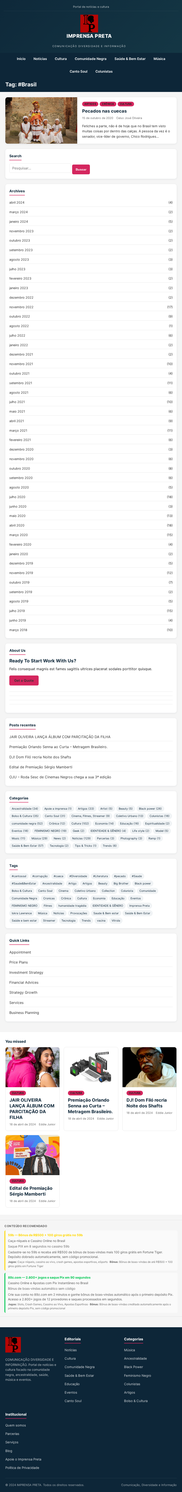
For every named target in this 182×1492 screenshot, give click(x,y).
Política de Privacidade (22, 1468)
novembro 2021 (21, 364)
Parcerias (12, 1434)
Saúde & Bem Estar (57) (28, 845)
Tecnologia (68, 920)
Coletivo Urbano (85, 890)
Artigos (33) (86, 808)
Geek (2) (78, 830)
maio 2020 (17, 516)
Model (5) (162, 830)
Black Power (133, 1367)
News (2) (60, 838)
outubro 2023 (19, 240)
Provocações (78, 913)
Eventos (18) (20, 830)
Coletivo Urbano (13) (129, 816)
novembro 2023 (21, 231)
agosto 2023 (19, 259)
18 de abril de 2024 (23, 1124)
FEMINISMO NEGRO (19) (51, 830)
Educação (118, 898)
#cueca (58, 876)
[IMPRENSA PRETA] (89, 23)
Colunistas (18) (160, 816)
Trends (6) (110, 845)
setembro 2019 (20, 592)
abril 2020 (16, 525)
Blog (8, 1451)
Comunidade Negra (91, 59)
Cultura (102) (80, 823)
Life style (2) (140, 830)
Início (21, 59)
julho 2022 (17, 335)
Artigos (90, 103)
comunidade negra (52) (27, 823)
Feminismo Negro (137, 1376)
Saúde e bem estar (24, 920)
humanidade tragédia (72, 905)
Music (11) (18, 838)
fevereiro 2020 (20, 544)
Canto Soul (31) (55, 816)
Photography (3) (131, 838)
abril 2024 (16, 202)
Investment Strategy (26, 972)
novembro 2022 (21, 307)
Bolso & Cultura (22, 890)
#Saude (137, 876)
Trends (86, 920)
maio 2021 (17, 411)
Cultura (61, 59)
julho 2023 (17, 269)
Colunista (127, 890)
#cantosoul (19, 876)
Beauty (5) (126, 808)
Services (16, 1002)
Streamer (49, 920)
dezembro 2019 (21, 563)
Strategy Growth (23, 992)
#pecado (120, 876)
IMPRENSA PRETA (89, 36)
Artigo (72, 883)
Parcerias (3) (105, 838)
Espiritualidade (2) (157, 823)
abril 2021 (16, 421)
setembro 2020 (21, 478)
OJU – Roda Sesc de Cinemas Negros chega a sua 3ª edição (60, 777)
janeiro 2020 (18, 554)
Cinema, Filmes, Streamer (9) (90, 816)
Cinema (63, 890)
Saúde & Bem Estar (130, 59)
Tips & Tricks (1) (86, 845)
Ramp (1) (154, 838)
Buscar (81, 169)
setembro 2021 (20, 383)
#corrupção (39, 876)
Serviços (11, 1442)
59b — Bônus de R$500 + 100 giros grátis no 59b (45, 1235)
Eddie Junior (47, 1124)
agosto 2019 (18, 601)
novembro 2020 (21, 459)
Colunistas (104, 71)
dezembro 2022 (21, 297)
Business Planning (24, 1012)
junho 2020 (17, 506)
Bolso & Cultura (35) (25, 816)
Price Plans (18, 962)
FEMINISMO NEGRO (25, 905)
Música (159, 59)
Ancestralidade (52, 883)
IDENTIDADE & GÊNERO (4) (108, 830)
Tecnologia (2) (59, 845)
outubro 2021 (19, 373)
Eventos (136, 898)
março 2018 (18, 630)
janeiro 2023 (18, 288)
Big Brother (121, 883)
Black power (143, 883)
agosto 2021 (18, 392)
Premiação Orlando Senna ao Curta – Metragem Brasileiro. (58, 747)
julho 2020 (17, 497)
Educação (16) (129, 823)
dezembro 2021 (21, 354)
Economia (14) (104, 823)
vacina (101, 920)
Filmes (48, 905)
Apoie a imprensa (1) (58, 808)
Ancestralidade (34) (25, 808)
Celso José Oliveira (129, 118)
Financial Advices (23, 982)
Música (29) (39, 838)
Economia (99, 898)
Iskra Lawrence (22, 913)
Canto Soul (78, 71)
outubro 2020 (19, 468)
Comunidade (147, 890)
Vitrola (116, 920)
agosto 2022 (19, 326)
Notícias (40, 59)
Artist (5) (106, 808)
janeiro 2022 (18, 345)
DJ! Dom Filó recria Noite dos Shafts (40, 757)
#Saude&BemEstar (24, 883)
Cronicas (49, 898)
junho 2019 (17, 620)
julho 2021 (17, 402)
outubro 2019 (19, 582)
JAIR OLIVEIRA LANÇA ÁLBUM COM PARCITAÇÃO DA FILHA (60, 737)
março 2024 (18, 212)
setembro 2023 (21, 250)
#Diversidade (78, 876)
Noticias (58, 913)
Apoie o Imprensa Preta (23, 1459)
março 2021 (18, 430)
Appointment (20, 952)
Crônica (108, 103)
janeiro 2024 (18, 221)
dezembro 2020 (21, 449)
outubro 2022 (19, 316)
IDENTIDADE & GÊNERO (108, 905)
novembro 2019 (21, 573)
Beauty (102, 883)
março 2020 (18, 535)
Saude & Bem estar (106, 913)
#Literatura (100, 876)
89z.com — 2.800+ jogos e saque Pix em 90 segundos (49, 1277)
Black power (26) (150, 808)
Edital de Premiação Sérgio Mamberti (40, 767)
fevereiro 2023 (20, 278)
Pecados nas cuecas (104, 111)
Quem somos (15, 1425)
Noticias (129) (81, 838)
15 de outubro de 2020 (97, 118)
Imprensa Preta (139, 905)
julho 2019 (17, 611)
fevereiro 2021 (20, 440)
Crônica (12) (57, 823)
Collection (108, 890)
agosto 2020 (19, 487)
